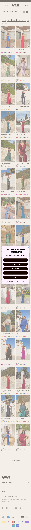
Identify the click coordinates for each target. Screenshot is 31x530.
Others (15, 277)
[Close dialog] (28, 247)
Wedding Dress (15, 264)
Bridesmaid (15, 268)
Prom (15, 260)
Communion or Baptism (15, 273)
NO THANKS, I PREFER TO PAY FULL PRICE (15, 281)
